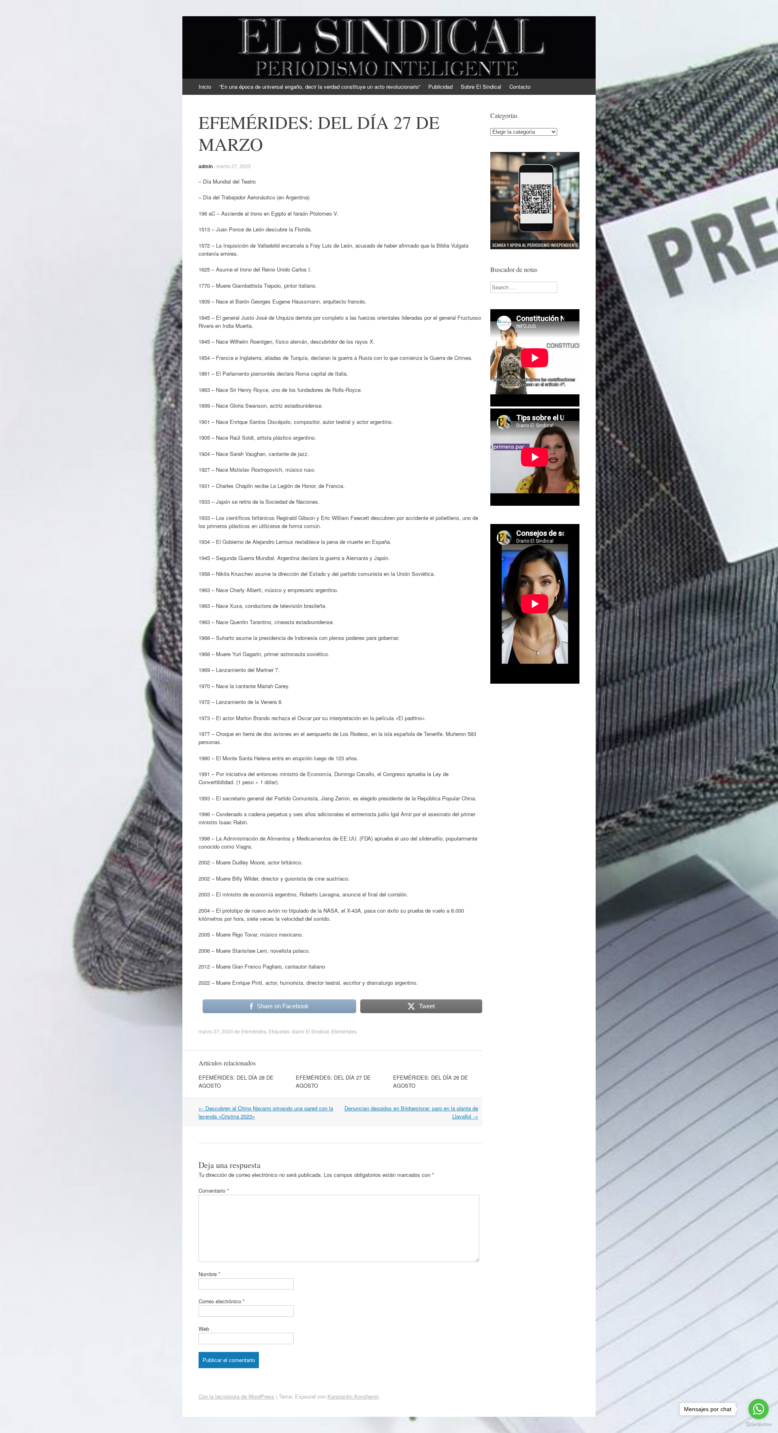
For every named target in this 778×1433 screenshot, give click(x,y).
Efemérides (253, 1031)
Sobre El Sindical (481, 86)
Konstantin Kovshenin (353, 1396)
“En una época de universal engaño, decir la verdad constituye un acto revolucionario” (319, 86)
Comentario (214, 1190)
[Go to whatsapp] (758, 1409)
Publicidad (440, 86)
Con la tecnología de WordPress (236, 1396)
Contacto (519, 86)
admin (206, 166)
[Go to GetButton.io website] (759, 1424)
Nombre (209, 1274)
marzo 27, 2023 (233, 166)
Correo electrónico (222, 1301)
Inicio (205, 86)
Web (204, 1328)
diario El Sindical (310, 1031)
